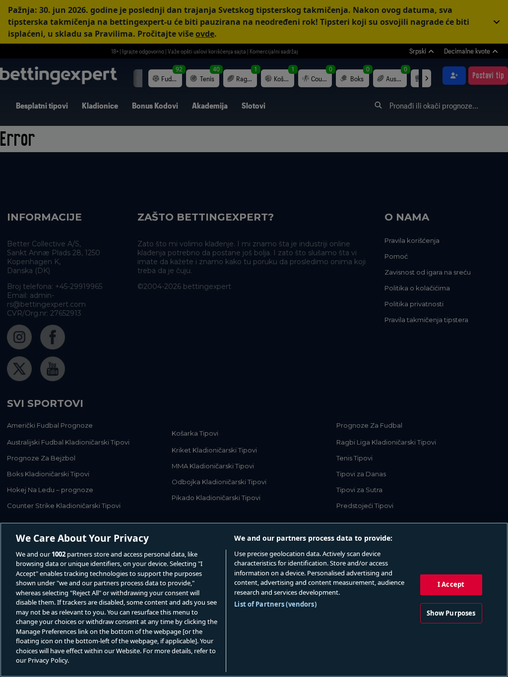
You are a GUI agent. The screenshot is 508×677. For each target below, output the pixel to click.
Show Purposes (451, 612)
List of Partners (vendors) (275, 604)
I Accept (451, 584)
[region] (254, 599)
